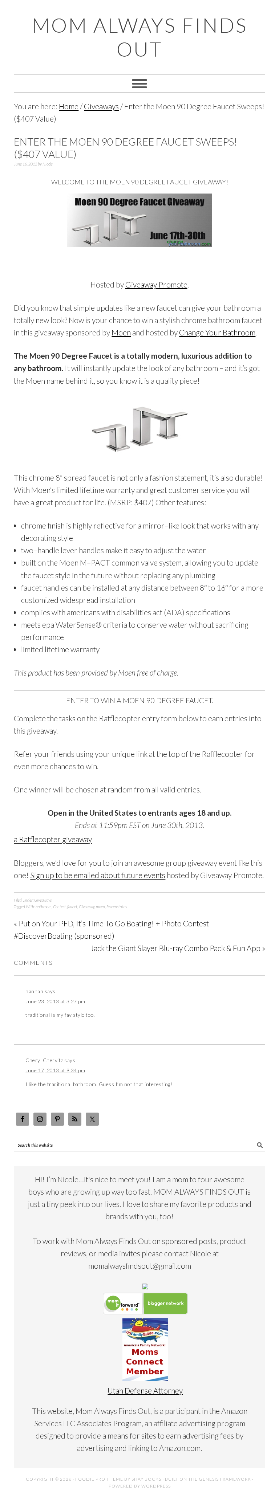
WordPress (156, 1486)
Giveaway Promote (156, 284)
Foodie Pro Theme (99, 1479)
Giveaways (43, 900)
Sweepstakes (116, 906)
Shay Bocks (146, 1479)
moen (100, 906)
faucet (72, 906)
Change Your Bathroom (217, 332)
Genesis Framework (225, 1479)
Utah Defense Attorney (145, 1390)
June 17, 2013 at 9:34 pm (55, 1070)
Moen (121, 332)
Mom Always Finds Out (139, 37)
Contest (59, 906)
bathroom (44, 906)
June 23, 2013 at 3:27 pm (55, 1001)
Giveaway (86, 906)
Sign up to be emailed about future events (97, 875)
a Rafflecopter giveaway (53, 839)
